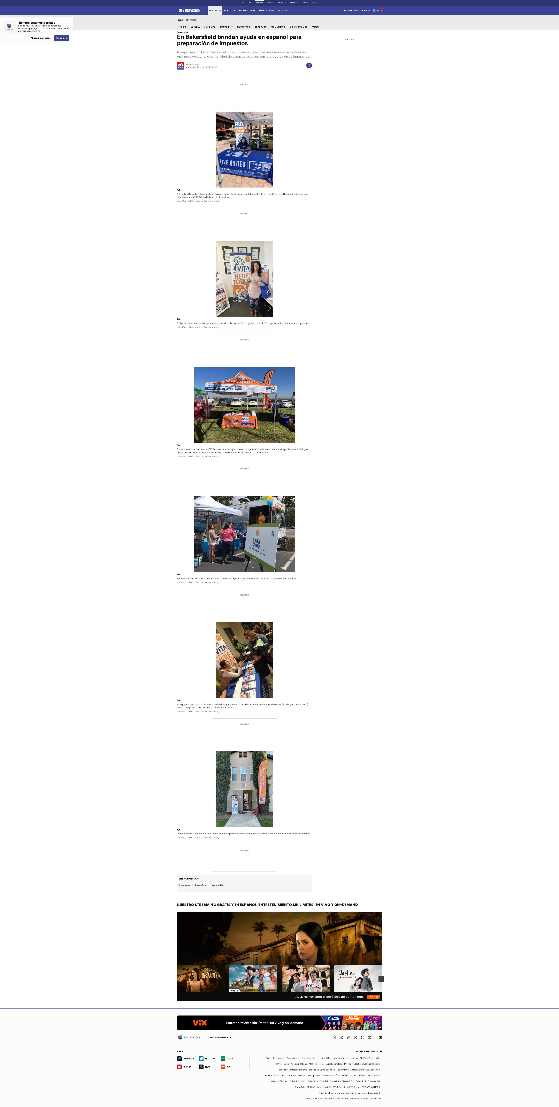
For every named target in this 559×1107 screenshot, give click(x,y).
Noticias (259, 3)
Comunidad (278, 26)
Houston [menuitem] (215, 10)
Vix (250, 3)
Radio (305, 3)
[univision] (189, 10)
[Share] (309, 65)
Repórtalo (243, 26)
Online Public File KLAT (305, 1087)
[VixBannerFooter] (279, 1023)
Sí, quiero (61, 38)
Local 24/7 (226, 26)
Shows (271, 3)
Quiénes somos (299, 26)
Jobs (286, 1064)
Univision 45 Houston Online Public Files (287, 1081)
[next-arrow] (381, 979)
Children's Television (296, 1075)
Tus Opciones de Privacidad (320, 1075)
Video (315, 26)
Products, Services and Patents (293, 1069)
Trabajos (261, 26)
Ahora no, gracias (41, 38)
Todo (182, 26)
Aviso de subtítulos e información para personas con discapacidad (349, 1093)
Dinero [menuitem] (262, 10)
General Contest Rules (275, 1075)
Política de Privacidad (275, 1058)
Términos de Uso (308, 1058)
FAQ (321, 1064)
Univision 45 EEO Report (369, 1075)
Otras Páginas (219, 1037)
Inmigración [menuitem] (246, 10)
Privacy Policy (292, 1058)
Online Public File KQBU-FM (329, 1087)
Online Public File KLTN (318, 1081)
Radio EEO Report (352, 1087)
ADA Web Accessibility (370, 1058)
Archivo (278, 1064)
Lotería (195, 26)
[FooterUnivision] (189, 1037)
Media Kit (313, 1064)
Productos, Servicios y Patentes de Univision (329, 1069)
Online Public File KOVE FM (341, 1081)
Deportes (294, 3)
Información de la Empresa (345, 1058)
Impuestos (182, 32)
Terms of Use (325, 1058)
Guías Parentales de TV (336, 1064)
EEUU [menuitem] (272, 10)
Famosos (282, 3)
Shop (314, 3)
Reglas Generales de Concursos (365, 1069)
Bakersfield (201, 885)
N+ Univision (194, 64)
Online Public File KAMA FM (368, 1081)
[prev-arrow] (175, 979)
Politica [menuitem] (229, 10)
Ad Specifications (299, 1064)
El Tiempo (209, 26)
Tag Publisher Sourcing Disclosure (364, 1064)
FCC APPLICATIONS (371, 1087)
